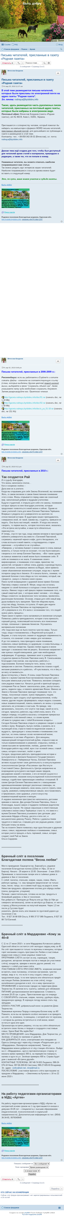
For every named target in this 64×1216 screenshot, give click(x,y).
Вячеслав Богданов (15, 71)
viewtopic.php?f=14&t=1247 (32, 219)
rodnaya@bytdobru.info (26, 99)
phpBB (26, 1213)
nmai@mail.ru (33, 1068)
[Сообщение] (2, 86)
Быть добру (7, 185)
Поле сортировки (22, 1167)
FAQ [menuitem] (16, 44)
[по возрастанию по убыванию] (32, 1170)
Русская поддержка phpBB (32, 1214)
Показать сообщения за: (24, 1163)
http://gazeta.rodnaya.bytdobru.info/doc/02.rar (24, 403)
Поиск (44, 63)
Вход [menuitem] (60, 44)
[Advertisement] (32, 259)
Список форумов (11, 1208)
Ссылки (7, 44)
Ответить (6, 63)
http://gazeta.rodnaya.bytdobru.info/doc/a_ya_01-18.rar (29, 408)
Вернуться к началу (61, 221)
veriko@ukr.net (19, 1068)
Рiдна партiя (9, 212)
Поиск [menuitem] (61, 49)
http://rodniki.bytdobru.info (11, 219)
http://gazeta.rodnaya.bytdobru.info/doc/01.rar (24, 397)
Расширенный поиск (49, 63)
